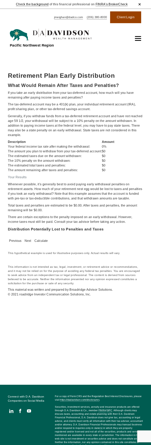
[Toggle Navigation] (138, 38)
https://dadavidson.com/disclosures (79, 399)
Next (28, 240)
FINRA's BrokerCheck (112, 4)
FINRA (102, 410)
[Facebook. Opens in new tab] (20, 411)
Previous (15, 240)
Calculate (41, 240)
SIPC (109, 410)
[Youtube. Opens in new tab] (29, 411)
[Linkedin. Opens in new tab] (11, 411)
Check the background (32, 4)
